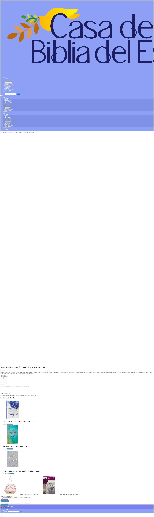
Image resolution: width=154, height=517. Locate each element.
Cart (4, 512)
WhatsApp (4, 505)
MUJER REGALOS (26, 386)
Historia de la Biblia (9, 84)
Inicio (4, 77)
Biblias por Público (9, 83)
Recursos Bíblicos (8, 90)
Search (4, 510)
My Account (5, 509)
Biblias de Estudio (8, 82)
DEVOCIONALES (7, 132)
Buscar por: (2, 93)
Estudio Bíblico (8, 85)
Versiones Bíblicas (8, 81)
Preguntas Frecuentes (9, 89)
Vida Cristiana (8, 86)
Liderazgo (7, 88)
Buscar (20, 511)
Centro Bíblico (5, 78)
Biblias (6, 79)
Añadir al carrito (10, 424)
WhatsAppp (4, 500)
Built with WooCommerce (5, 507)
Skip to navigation (3, 1)
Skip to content (10, 1)
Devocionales (7, 87)
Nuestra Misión (6, 91)
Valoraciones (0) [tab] (6, 388)
